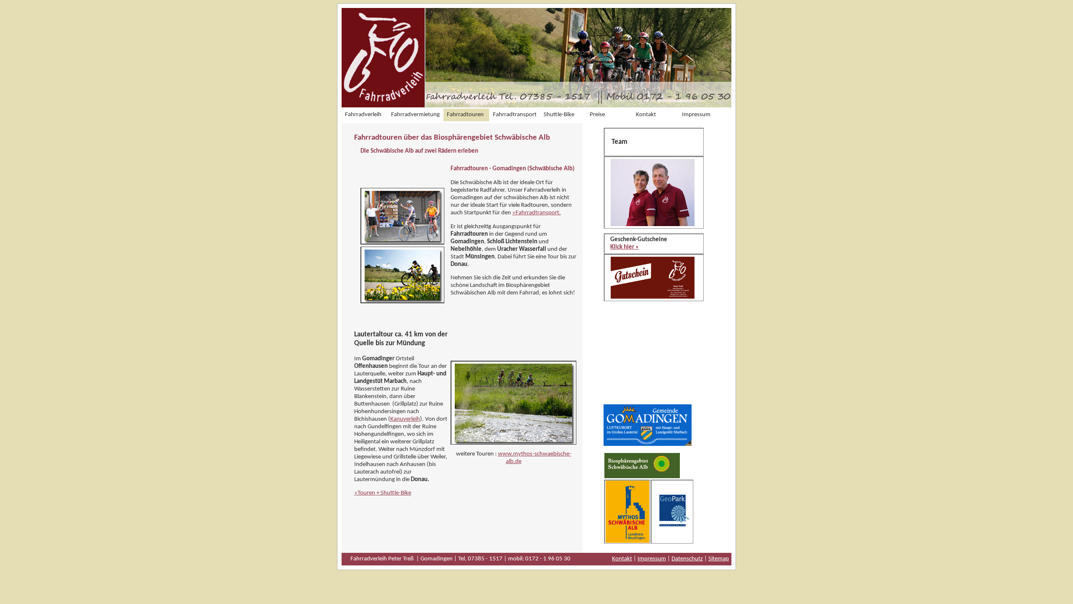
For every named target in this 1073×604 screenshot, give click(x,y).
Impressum (652, 559)
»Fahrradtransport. (536, 213)
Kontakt (622, 559)
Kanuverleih (405, 419)
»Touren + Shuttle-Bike (382, 493)
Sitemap (718, 559)
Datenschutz (687, 559)
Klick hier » (624, 247)
